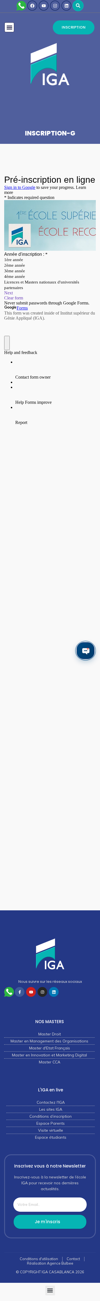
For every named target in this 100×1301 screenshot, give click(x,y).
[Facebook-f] (19, 992)
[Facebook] (32, 6)
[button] (78, 6)
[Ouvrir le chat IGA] (85, 650)
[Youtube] (44, 6)
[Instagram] (55, 6)
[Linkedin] (66, 6)
